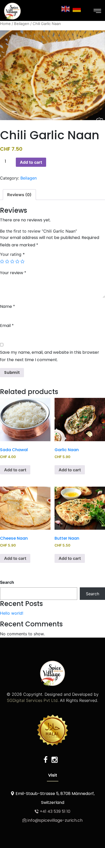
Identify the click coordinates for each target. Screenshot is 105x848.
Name (7, 306)
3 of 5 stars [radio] (12, 261)
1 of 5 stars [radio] (2, 261)
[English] (65, 8)
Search (7, 582)
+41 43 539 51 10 (54, 811)
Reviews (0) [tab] (19, 194)
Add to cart (31, 162)
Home (5, 23)
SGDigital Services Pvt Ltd (32, 700)
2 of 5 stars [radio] (7, 261)
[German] (77, 8)
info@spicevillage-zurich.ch (55, 820)
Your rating (12, 254)
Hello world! (11, 613)
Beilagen (21, 23)
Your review (13, 273)
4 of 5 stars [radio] (17, 261)
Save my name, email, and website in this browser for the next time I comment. (49, 356)
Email (7, 325)
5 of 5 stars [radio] (22, 261)
